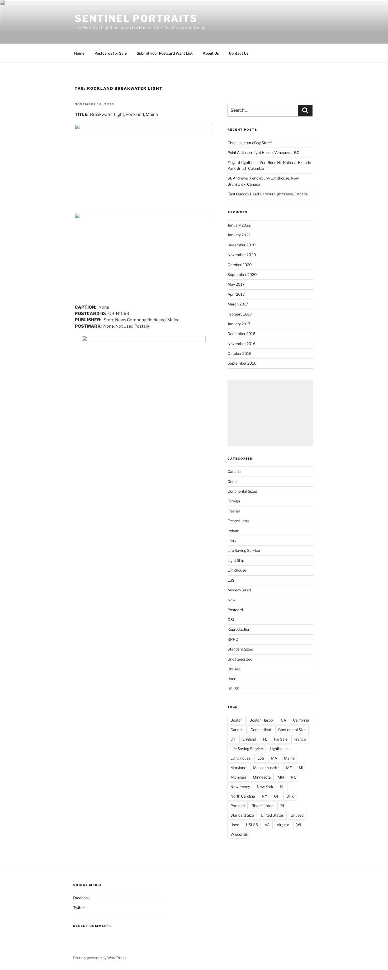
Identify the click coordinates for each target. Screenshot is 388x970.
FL (265, 739)
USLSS (233, 688)
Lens (232, 540)
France (300, 739)
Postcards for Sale (110, 53)
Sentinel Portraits (136, 18)
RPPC (233, 639)
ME (289, 767)
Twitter (79, 907)
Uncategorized (240, 659)
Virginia (283, 824)
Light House (240, 758)
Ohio (290, 796)
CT (232, 739)
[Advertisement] (270, 413)
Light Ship (236, 560)
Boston (236, 720)
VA (267, 824)
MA (274, 758)
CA (283, 720)
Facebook (81, 898)
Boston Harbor (261, 720)
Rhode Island (262, 805)
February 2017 (240, 314)
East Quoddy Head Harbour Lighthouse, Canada (268, 194)
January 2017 (239, 324)
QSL (231, 619)
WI (298, 824)
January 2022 (239, 225)
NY (264, 796)
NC (293, 777)
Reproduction (239, 629)
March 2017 (238, 304)
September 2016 (242, 363)
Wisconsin (239, 834)
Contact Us (238, 53)
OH (277, 796)
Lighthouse (237, 570)
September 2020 (242, 274)
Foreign (234, 501)
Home (79, 53)
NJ (282, 786)
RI (282, 805)
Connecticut (260, 729)
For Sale (280, 739)
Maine (289, 758)
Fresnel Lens (238, 521)
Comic (233, 481)
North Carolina (242, 796)
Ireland (233, 531)
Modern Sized (239, 590)
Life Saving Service (244, 550)
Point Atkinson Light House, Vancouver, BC (263, 152)
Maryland (238, 767)
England (249, 739)
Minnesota (262, 777)
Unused (234, 669)
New (231, 599)
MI (301, 767)
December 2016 (241, 333)
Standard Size (242, 815)
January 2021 (239, 235)
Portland (237, 805)
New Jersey (240, 786)
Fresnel (234, 511)
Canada (234, 471)
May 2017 (236, 284)
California (301, 720)
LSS (231, 580)
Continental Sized (242, 491)
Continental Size (292, 729)
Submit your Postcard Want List (165, 53)
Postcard (235, 610)
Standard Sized (240, 649)
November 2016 (241, 343)
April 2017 (236, 294)
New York (265, 786)
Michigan (238, 777)
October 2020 (240, 264)
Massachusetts (266, 767)
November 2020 (242, 254)
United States (272, 815)
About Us (211, 53)
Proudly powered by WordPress (99, 957)
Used (232, 678)
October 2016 (239, 353)
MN (281, 777)
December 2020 (242, 245)
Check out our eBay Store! (250, 142)
